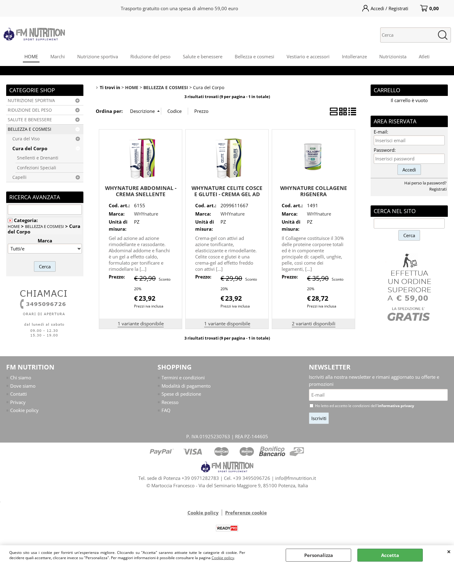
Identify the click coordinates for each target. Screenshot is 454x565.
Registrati (438, 189)
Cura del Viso (26, 139)
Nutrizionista (392, 56)
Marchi (57, 56)
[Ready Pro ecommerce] (227, 528)
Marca (45, 240)
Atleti (424, 56)
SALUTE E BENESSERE (30, 119)
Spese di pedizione (181, 394)
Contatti (18, 394)
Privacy (18, 402)
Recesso (170, 402)
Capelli (19, 177)
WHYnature (146, 214)
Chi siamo (20, 377)
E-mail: (381, 132)
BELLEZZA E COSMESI (29, 129)
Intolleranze (354, 56)
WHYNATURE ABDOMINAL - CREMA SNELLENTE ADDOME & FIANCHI (140, 194)
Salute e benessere (202, 56)
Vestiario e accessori (308, 56)
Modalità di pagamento (186, 386)
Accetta (390, 555)
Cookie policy (223, 557)
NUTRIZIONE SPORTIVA (31, 100)
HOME (31, 56)
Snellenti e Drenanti (37, 158)
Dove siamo (23, 386)
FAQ (166, 410)
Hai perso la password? (425, 183)
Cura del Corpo (29, 148)
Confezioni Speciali (36, 168)
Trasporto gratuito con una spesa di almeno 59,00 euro (179, 8)
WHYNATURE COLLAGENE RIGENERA (313, 191)
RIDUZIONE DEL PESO (30, 110)
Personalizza (318, 555)
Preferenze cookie (246, 512)
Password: (385, 150)
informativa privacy (396, 405)
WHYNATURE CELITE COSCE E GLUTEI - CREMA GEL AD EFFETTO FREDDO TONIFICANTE (227, 197)
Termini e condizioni (183, 377)
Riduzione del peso (150, 56)
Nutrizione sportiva (97, 56)
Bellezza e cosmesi (254, 56)
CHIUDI (449, 551)
